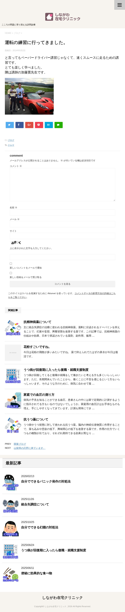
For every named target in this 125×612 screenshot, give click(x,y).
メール (15, 219)
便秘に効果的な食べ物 (36, 573)
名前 (13, 207)
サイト (13, 231)
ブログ (11, 140)
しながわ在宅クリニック (62, 598)
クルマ (11, 145)
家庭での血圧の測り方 (39, 394)
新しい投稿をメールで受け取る (26, 277)
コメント (16, 166)
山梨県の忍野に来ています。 (30, 448)
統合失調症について (35, 504)
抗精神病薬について (37, 322)
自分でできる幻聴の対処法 (39, 527)
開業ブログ (20, 444)
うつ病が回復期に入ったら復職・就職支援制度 (56, 369)
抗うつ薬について (36, 419)
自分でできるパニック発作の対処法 (46, 481)
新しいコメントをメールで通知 (26, 267)
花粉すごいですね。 (37, 346)
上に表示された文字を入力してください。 (31, 248)
